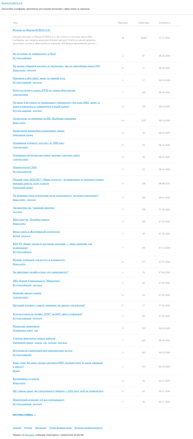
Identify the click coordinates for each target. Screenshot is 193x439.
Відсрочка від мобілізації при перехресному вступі (42, 350)
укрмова (38, 343)
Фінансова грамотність (26, 326)
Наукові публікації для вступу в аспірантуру (39, 259)
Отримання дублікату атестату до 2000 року (38, 142)
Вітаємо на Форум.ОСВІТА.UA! (31, 30)
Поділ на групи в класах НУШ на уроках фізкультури (44, 90)
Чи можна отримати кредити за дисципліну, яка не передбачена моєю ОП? (56, 65)
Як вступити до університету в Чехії (34, 53)
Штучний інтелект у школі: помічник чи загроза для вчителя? (49, 305)
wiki (36, 330)
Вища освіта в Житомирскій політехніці (36, 231)
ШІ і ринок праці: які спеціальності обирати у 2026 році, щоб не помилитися (58, 391)
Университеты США (25, 167)
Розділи (28, 427)
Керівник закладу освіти (27, 293)
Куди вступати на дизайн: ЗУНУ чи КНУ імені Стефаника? (47, 314)
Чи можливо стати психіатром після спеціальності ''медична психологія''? (56, 195)
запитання (31, 70)
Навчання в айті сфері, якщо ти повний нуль (39, 78)
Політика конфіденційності (88, 427)
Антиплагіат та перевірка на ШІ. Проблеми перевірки (44, 118)
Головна (17, 427)
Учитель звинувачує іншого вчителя (34, 338)
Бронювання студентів (26, 378)
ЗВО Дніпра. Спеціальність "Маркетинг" (36, 280)
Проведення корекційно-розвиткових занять (38, 130)
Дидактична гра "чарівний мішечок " (34, 207)
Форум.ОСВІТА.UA (12, 3)
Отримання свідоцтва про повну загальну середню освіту (46, 155)
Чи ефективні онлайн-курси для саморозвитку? (40, 272)
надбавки (52, 343)
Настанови (40, 427)
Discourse (29, 435)
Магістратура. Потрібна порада (31, 219)
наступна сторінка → (24, 414)
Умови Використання (60, 427)
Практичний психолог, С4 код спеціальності (38, 399)
